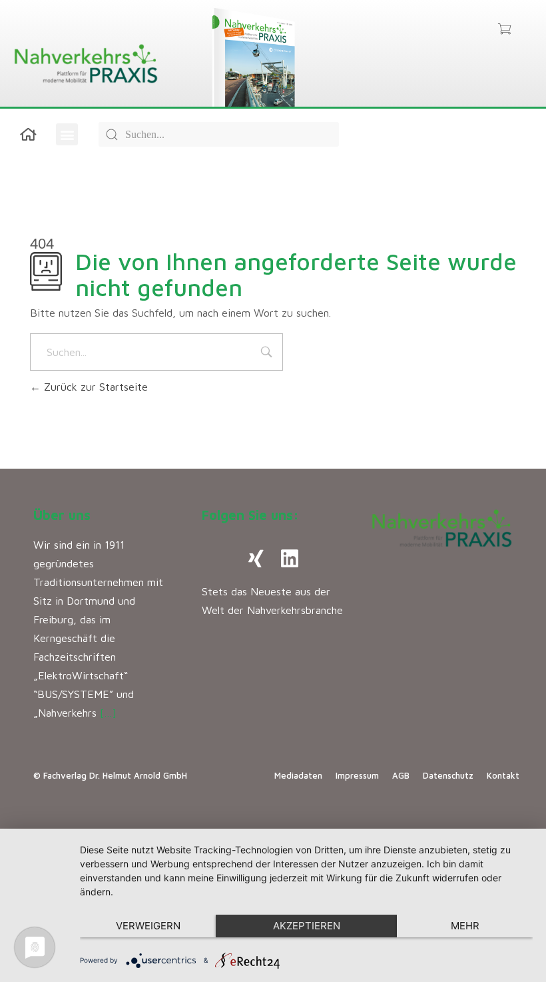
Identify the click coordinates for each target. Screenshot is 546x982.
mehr (465, 925)
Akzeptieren (306, 925)
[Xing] (256, 559)
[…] (108, 713)
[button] (67, 134)
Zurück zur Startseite (94, 387)
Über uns (62, 515)
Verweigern (148, 925)
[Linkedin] (290, 559)
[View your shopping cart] (504, 30)
